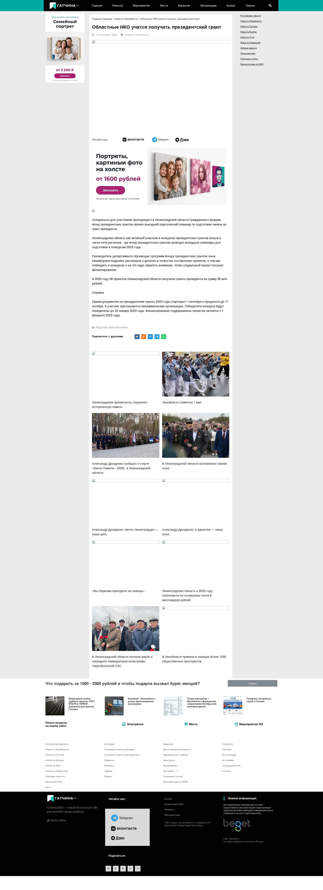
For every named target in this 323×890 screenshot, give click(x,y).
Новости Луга (247, 37)
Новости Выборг (248, 31)
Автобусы (168, 771)
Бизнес (231, 5)
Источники (228, 760)
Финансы (109, 765)
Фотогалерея (229, 755)
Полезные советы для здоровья (122, 755)
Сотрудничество (231, 765)
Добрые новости (248, 48)
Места (164, 5)
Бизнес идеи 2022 (174, 804)
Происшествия (247, 53)
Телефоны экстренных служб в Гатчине (258, 700)
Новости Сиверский (250, 42)
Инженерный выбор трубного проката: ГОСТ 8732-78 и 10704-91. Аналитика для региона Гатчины (82, 704)
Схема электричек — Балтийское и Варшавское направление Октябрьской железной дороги (201, 702)
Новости (117, 5)
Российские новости (250, 15)
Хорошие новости (55, 776)
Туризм (108, 771)
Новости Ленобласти (126, 18)
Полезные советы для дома (119, 749)
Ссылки (226, 771)
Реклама (226, 749)
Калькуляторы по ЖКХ (252, 64)
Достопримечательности (177, 749)
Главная (97, 5)
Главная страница (102, 18)
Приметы (109, 760)
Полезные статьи (249, 58)
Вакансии (184, 5)
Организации (208, 5)
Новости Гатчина (248, 26)
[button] (253, 683)
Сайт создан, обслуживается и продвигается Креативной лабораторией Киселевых (187, 824)
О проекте (227, 744)
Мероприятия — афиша (175, 755)
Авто (48, 787)
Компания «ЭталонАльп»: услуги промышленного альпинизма (142, 701)
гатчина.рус (269, 805)
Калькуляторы (172, 815)
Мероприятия (141, 5)
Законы (250, 5)
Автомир (109, 744)
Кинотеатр (169, 760)
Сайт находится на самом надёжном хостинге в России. (243, 840)
